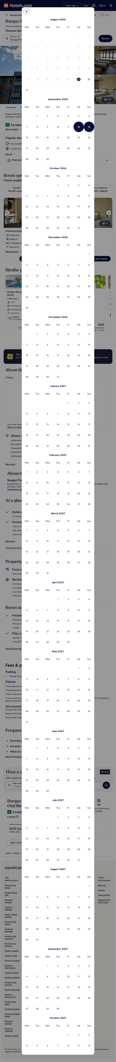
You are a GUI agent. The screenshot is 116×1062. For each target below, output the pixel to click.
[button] (79, 36)
